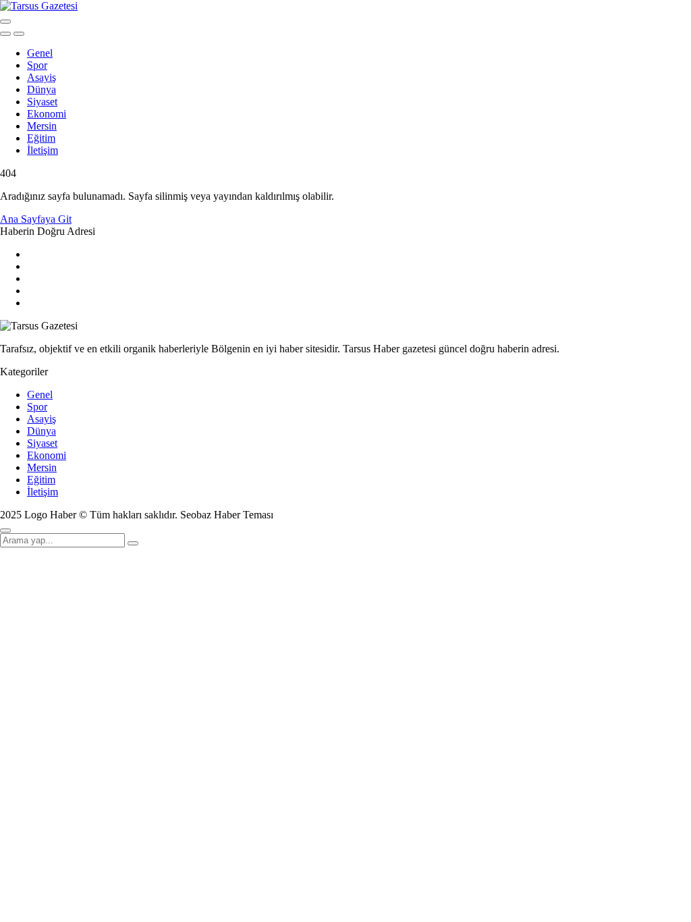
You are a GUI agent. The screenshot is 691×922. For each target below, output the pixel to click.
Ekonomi (46, 113)
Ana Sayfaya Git (36, 219)
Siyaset (42, 101)
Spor (37, 65)
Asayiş (41, 77)
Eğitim (41, 138)
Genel (40, 53)
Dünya (41, 89)
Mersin (42, 126)
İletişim (42, 150)
